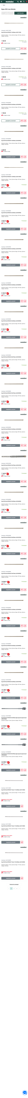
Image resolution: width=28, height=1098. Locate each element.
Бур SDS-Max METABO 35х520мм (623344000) (11, 501)
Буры (4, 5)
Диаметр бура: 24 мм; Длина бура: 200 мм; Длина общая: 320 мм (13, 252)
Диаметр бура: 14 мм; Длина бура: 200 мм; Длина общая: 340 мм (13, 180)
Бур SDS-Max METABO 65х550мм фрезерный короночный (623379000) (13, 718)
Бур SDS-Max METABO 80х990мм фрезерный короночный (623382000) (13, 754)
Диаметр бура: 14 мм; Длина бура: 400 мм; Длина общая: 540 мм (13, 72)
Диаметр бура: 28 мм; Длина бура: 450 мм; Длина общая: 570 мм (13, 360)
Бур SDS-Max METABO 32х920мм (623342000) (11, 609)
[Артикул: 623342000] (14, 600)
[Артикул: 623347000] (14, 528)
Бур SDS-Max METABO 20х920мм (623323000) (11, 429)
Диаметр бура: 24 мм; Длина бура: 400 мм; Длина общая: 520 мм (13, 288)
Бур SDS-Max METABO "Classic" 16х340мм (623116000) (13, 789)
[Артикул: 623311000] (14, 23)
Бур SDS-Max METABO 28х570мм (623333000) (11, 357)
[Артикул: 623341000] (14, 456)
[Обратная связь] (24, 1092)
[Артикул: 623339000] (14, 383)
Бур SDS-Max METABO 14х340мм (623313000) (11, 176)
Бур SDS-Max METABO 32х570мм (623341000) (11, 465)
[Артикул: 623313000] (14, 167)
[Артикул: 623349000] (14, 636)
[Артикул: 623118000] (14, 816)
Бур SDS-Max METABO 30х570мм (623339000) (11, 393)
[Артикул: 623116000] (14, 780)
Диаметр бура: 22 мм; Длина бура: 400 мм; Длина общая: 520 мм (13, 216)
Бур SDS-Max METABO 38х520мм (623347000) (11, 537)
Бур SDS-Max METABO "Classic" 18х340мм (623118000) (13, 825)
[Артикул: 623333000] (14, 347)
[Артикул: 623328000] (14, 275)
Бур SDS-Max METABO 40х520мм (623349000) (11, 645)
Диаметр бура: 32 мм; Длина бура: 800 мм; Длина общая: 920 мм (13, 613)
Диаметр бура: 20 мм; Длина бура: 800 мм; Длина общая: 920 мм (13, 432)
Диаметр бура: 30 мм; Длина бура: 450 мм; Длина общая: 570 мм (13, 396)
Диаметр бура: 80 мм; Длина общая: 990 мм (11, 756)
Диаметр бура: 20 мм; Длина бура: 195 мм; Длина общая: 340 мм (13, 865)
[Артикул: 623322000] (14, 95)
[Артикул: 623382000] (14, 744)
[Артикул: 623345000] (14, 564)
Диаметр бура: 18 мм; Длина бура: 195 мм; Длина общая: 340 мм (13, 829)
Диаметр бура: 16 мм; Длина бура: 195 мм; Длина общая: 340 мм (13, 793)
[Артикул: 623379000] (14, 708)
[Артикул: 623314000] (14, 59)
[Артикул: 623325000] (14, 203)
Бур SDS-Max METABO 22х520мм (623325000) (11, 212)
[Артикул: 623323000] (14, 420)
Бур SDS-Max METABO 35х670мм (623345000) (11, 573)
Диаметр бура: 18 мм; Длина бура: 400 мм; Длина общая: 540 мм (13, 144)
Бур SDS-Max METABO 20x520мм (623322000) (11, 104)
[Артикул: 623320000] (14, 131)
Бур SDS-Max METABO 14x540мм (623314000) (11, 68)
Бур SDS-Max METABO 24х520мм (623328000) (11, 284)
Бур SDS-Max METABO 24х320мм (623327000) (11, 248)
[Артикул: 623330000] (14, 311)
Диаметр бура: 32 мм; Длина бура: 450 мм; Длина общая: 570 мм (13, 468)
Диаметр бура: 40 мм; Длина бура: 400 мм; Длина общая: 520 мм (13, 649)
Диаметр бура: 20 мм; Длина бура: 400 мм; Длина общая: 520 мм (13, 108)
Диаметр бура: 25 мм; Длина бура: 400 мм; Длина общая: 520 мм (13, 324)
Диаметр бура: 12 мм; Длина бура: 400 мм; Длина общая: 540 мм (13, 36)
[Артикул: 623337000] (14, 672)
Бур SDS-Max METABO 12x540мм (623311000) (11, 32)
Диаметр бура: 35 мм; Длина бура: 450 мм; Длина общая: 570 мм (13, 504)
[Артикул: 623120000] (14, 852)
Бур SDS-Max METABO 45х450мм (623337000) (11, 681)
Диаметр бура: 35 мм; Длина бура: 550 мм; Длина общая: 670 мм (13, 577)
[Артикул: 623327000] (14, 239)
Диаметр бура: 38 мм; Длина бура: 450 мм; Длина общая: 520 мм (13, 541)
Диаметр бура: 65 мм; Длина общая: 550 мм (11, 720)
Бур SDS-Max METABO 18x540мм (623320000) (11, 140)
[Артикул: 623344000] (14, 492)
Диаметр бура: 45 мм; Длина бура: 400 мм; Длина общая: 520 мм (13, 685)
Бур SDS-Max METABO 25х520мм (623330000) (11, 320)
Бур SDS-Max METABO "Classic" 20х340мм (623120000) (13, 862)
